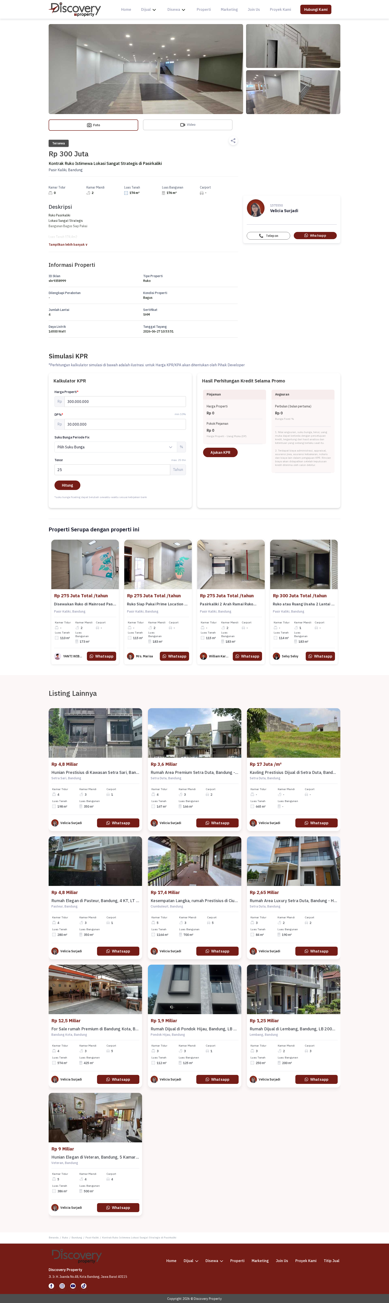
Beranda (54, 1237)
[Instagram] (62, 1286)
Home (126, 9)
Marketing (229, 9)
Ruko (65, 1237)
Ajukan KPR (220, 452)
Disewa (173, 9)
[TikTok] (83, 1286)
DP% (58, 415)
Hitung (67, 485)
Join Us (254, 9)
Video (190, 125)
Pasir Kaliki (92, 1237)
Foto (96, 125)
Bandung (77, 1237)
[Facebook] (51, 1286)
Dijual (146, 9)
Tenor (120, 460)
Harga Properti (66, 392)
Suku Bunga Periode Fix (71, 437)
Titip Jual (331, 1260)
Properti (204, 9)
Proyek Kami (280, 9)
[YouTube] (73, 1286)
